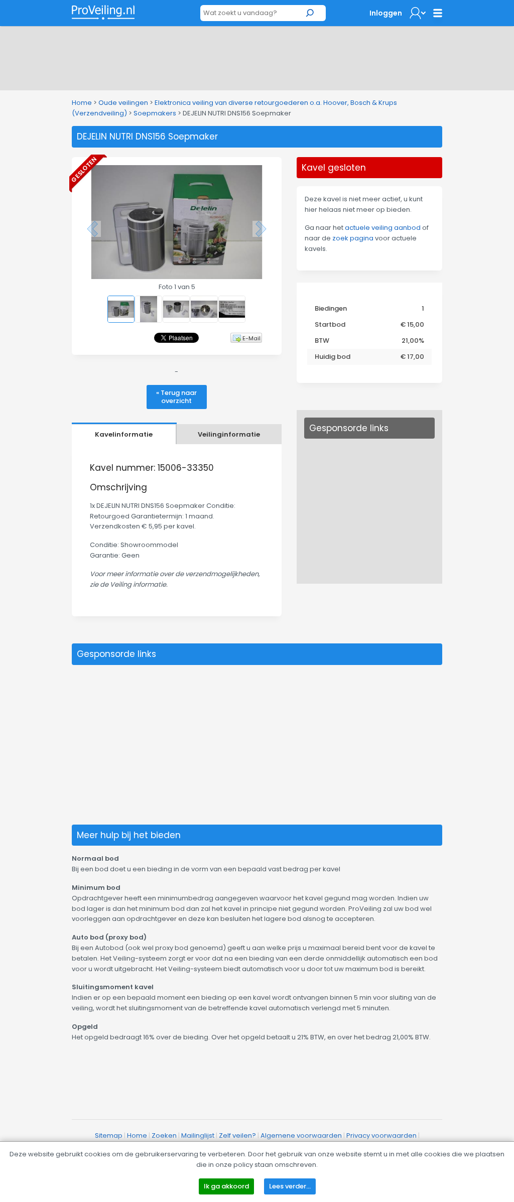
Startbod (330, 324)
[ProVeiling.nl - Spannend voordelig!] (103, 12)
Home (82, 102)
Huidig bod (332, 356)
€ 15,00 (412, 324)
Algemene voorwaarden (301, 1135)
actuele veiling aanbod (383, 227)
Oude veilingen (123, 102)
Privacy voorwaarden (381, 1135)
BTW (322, 340)
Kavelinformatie (124, 434)
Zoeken (164, 1135)
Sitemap (108, 1135)
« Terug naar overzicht (176, 397)
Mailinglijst (197, 1135)
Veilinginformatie (229, 434)
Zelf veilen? (237, 1135)
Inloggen (385, 13)
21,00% (413, 340)
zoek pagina (352, 238)
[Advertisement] (257, 56)
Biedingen (331, 308)
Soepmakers (155, 113)
